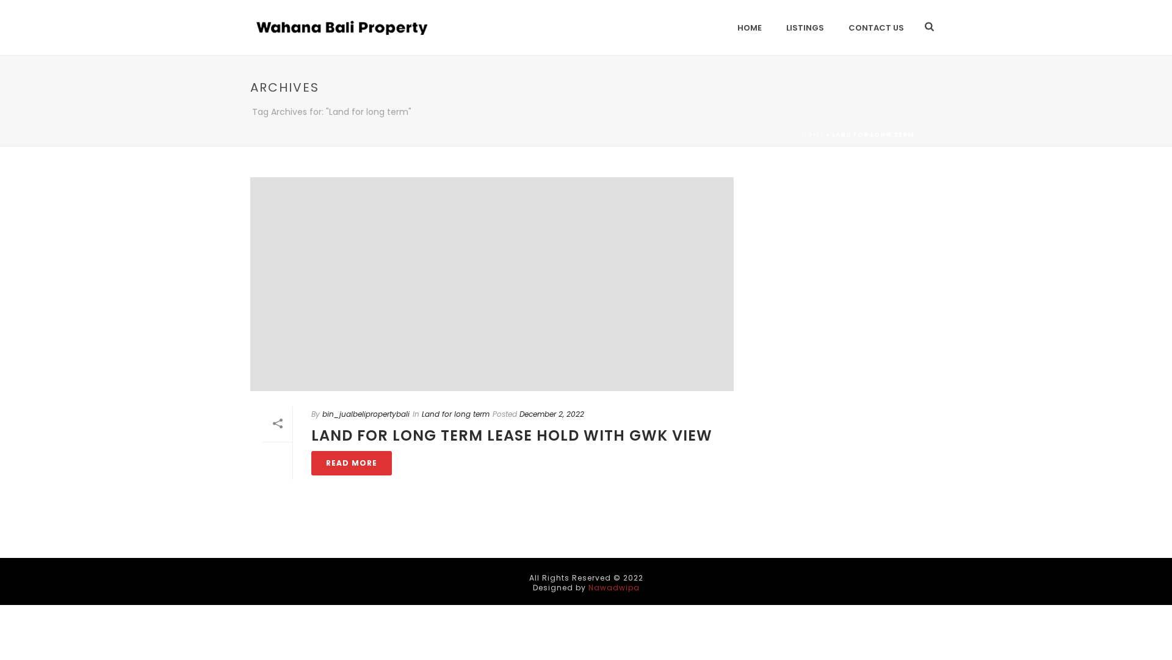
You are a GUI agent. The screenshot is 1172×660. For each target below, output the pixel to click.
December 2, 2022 (551, 414)
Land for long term (456, 414)
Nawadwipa (614, 587)
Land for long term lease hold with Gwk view (511, 435)
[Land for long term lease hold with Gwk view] (492, 284)
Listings (805, 28)
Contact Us (876, 28)
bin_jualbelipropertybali (366, 414)
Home (749, 28)
